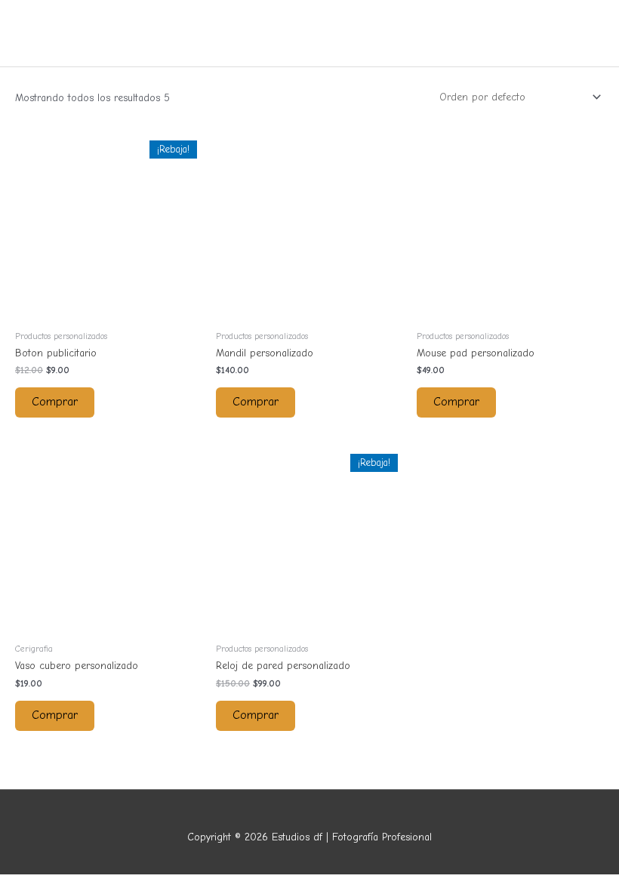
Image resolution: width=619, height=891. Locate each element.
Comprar (55, 402)
